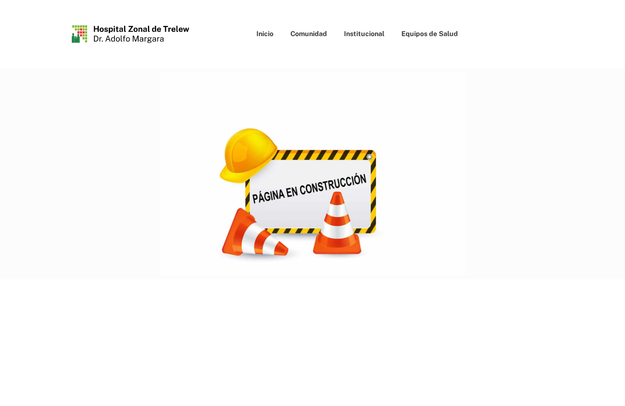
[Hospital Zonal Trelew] (130, 34)
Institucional (364, 34)
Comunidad (308, 34)
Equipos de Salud (429, 34)
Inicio (264, 34)
